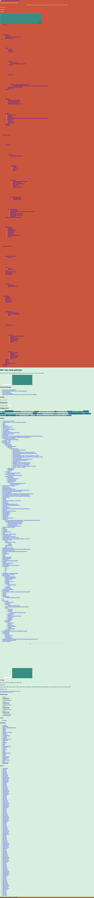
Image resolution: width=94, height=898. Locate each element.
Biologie (4, 728)
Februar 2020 (5, 854)
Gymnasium (10, 154)
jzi (5, 572)
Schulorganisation (6, 296)
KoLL (9, 586)
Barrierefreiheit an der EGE (8, 433)
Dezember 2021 (6, 830)
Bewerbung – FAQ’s (7, 441)
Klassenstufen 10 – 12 (9, 311)
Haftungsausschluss (6, 507)
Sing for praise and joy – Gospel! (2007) (21, 464)
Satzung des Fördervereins (13, 102)
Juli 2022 (4, 822)
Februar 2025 (5, 787)
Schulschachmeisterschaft (41, 415)
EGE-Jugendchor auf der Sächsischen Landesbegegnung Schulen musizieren (18, 493)
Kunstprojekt (55, 413)
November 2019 (6, 858)
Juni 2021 (5, 836)
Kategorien (7, 634)
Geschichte (10, 61)
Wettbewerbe (5, 763)
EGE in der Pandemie (7, 492)
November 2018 (6, 872)
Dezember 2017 (6, 884)
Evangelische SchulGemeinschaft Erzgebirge (9, 2)
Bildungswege (8, 144)
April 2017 (5, 894)
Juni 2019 (5, 864)
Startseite (4, 24)
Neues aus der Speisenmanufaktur (9, 389)
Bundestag (22, 411)
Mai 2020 (4, 851)
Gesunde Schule (11, 88)
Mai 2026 (4, 771)
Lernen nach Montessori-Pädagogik (15, 475)
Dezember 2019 (6, 857)
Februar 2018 (5, 882)
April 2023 (5, 812)
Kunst (35, 413)
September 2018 (6, 874)
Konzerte (9, 115)
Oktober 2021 (5, 832)
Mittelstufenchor (11, 229)
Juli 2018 (4, 876)
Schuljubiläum (8, 620)
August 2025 (5, 782)
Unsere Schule (5, 34)
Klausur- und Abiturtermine (13, 312)
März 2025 (5, 786)
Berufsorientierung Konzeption (16, 155)
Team (6, 270)
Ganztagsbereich (8, 227)
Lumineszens (2, 415)
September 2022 (6, 820)
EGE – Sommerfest (6, 392)
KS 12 (31, 413)
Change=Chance (6, 486)
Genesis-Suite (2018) (17, 457)
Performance (22, 415)
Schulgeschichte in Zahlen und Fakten (18, 63)
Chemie (4, 729)
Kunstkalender (40, 413)
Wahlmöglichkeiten (9, 476)
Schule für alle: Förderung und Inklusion (13, 217)
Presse (4, 750)
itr (5, 571)
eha (6, 569)
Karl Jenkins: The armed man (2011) (20, 460)
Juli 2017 (4, 890)
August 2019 (5, 861)
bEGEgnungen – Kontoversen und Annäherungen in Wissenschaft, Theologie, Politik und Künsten (28, 118)
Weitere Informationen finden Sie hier (6, 692)
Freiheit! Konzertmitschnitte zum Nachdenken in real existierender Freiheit (28, 456)
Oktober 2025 (5, 779)
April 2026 (5, 772)
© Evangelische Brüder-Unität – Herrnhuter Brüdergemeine (10, 691)
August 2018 (5, 875)
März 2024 (5, 799)
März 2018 (5, 881)
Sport (4, 761)
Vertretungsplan (8, 300)
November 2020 (6, 844)
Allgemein (5, 725)
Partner (11, 341)
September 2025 (6, 781)
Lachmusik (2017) (16, 461)
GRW (55, 411)
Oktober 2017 (5, 887)
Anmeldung (7, 125)
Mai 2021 (4, 837)
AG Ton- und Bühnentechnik (14, 235)
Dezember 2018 (6, 871)
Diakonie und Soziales (7, 732)
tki (3, 598)
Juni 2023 (5, 809)
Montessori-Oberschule (12, 209)
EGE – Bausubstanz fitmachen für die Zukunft (12, 491)
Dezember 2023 (6, 802)
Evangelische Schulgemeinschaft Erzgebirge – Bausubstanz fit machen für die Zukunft (30, 85)
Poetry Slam (26, 415)
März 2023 (5, 813)
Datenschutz (2, 7)
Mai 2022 (4, 824)
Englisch (14, 166)
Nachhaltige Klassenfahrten (8, 547)
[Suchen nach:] (6, 384)
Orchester (18, 415)
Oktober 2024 (5, 792)
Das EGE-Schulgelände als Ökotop (15, 522)
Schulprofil (10, 49)
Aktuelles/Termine (14, 352)
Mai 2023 (4, 811)
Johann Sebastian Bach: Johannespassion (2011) (22, 459)
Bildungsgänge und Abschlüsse (16, 213)
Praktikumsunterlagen (14, 338)
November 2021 (6, 831)
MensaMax (7, 362)
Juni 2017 (5, 891)
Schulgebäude (10, 51)
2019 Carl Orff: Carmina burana (19, 449)
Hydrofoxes (65, 411)
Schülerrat (10, 257)
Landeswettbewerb (61, 413)
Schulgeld (7, 123)
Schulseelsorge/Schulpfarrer (10, 271)
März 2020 (5, 853)
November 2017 (6, 886)
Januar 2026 (5, 776)
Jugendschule (13, 216)
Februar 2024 (5, 800)
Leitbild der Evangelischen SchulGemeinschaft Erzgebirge (17, 606)
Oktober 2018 (5, 873)
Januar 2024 (5, 801)
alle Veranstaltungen (7, 715)
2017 (1, 411)
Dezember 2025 (6, 777)
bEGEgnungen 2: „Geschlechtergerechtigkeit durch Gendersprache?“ (17, 437)
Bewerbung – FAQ (14, 340)
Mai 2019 (4, 865)
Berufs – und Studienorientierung (9, 727)
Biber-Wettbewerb (17, 411)
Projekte (29, 415)
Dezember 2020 (6, 843)
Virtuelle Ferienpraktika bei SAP (9, 640)
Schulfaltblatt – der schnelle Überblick (13, 37)
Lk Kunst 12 (87, 413)
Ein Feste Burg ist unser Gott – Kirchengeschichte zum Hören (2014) (17, 496)
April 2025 (5, 785)
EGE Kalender (32, 411)
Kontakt (2, 11)
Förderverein (7, 99)
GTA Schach (61, 411)
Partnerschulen (11, 122)
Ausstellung (9, 411)
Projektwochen (11, 119)
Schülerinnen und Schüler (10, 256)
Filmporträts (10, 50)
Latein (14, 169)
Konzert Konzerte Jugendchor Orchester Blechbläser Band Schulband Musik (17, 413)
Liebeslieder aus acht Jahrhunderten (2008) (21, 462)
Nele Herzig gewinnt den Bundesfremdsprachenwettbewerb (15, 551)
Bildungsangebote (6, 134)
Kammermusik (80, 411)
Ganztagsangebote (6, 735)
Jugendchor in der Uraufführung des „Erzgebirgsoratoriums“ (15, 391)
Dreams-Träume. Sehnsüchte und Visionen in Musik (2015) (25, 453)
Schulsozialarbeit (8, 272)
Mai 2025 (4, 784)
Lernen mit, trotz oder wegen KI (9, 536)
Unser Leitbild (8, 35)
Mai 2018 (4, 879)
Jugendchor (10, 228)
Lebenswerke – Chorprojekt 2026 (9, 534)
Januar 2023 (5, 815)
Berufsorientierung (9, 325)
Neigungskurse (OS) (12, 481)
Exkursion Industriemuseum (43, 411)
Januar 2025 (5, 789)
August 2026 (5, 768)
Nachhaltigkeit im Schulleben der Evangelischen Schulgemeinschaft (16, 549)
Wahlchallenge (61, 415)
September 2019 (6, 860)
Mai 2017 (4, 892)
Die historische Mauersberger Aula (15, 523)
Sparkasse (46, 415)
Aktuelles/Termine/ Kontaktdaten (17, 336)
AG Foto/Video (11, 234)
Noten (6, 360)
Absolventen (7, 283)
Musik (7, 415)
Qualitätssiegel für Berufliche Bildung (15, 86)
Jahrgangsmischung (14, 210)
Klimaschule (10, 74)
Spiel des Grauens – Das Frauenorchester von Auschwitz (24, 466)
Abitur (9, 315)
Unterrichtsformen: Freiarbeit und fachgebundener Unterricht (22, 211)
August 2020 (5, 847)
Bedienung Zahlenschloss (10, 363)
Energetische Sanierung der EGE (14, 526)
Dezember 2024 (6, 790)
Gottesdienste (5, 740)
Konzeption (10, 64)
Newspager (13, 415)
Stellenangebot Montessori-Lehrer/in (12, 597)
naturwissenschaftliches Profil (19, 183)
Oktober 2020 (5, 845)
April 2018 (5, 880)
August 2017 (5, 889)
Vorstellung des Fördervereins (14, 100)
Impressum (2, 9)
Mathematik (5, 747)
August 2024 (5, 794)
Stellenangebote (6, 364)
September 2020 (6, 846)
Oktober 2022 (5, 819)
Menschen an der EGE (7, 246)
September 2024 (6, 793)
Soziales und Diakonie (17, 187)
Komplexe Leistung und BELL (14, 314)
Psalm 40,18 (2, 684)
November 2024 (6, 791)
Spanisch (14, 170)
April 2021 (5, 838)
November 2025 (6, 778)
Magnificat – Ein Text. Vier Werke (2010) (21, 463)
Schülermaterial (6, 566)
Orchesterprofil (16, 184)
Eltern (6, 267)
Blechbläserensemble (12, 230)
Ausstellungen (10, 117)
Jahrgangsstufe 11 (6, 513)
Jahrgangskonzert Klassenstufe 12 (9, 511)
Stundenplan (7, 299)
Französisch (15, 168)
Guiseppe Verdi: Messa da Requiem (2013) (11, 505)
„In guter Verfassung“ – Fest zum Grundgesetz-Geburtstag (14, 422)
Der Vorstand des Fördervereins (14, 101)
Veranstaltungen (6, 633)
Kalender (75, 411)
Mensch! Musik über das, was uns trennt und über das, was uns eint (16, 538)
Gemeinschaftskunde (51, 411)
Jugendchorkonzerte (14, 448)
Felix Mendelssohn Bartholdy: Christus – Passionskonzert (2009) (26, 455)
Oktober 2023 (5, 805)
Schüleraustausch (6, 756)
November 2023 (6, 804)
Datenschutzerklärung (7, 487)
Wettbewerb (69, 415)
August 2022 (5, 821)
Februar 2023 (5, 814)
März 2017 (5, 895)
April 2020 (5, 852)
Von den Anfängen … (14, 62)
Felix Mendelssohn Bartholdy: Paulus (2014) (12, 500)
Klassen (9, 543)
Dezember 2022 (6, 816)
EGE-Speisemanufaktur (12, 524)
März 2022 (5, 827)
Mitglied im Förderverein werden (14, 103)
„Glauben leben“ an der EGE (8, 421)
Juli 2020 (4, 849)
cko (6, 567)
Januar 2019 (5, 869)
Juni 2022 (5, 823)
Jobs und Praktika (13, 339)
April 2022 (5, 826)
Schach (35, 415)
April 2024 (5, 798)
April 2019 (5, 866)
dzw (6, 568)
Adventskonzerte (16, 451)
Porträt (6, 48)
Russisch (14, 185)
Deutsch (4, 731)
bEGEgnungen (6, 434)
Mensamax (7, 582)
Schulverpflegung (11, 121)
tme (3, 599)
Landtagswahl (66, 413)
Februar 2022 (5, 828)
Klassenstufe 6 (5, 516)
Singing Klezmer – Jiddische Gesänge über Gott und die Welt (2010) (16, 591)
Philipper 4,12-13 (3, 689)
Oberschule (10, 334)
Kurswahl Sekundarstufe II (15, 197)
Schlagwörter (7, 636)
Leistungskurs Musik (17, 198)
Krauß (29, 413)
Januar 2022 (5, 829)
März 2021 (5, 839)
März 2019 (5, 867)
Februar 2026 (5, 775)
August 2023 (5, 807)
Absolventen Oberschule (13, 286)
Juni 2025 (5, 783)
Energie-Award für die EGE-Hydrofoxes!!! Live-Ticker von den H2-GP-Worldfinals (20, 394)
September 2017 (6, 888)
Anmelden (5, 720)
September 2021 (6, 834)
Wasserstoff (65, 415)
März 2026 (5, 774)
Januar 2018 (5, 883)
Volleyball (10, 236)
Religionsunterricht (6, 753)
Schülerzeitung (11, 231)
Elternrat (9, 268)
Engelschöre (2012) (17, 454)
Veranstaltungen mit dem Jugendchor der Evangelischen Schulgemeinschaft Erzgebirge (20, 639)
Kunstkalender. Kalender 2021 (47, 413)
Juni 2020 (5, 850)
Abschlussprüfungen (12, 584)
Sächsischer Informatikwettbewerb (53, 415)
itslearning (7, 359)
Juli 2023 (4, 808)
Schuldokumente (8, 301)
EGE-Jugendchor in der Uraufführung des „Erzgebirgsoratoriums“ (16, 494)
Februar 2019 (5, 868)
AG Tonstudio (10, 232)
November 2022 (6, 817)
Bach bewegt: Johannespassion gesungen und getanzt (23, 452)
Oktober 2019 (5, 859)
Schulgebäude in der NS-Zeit (8, 574)
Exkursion (36, 411)
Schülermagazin (6, 757)
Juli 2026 (4, 769)
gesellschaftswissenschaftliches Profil (20, 181)
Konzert (86, 411)
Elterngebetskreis (11, 269)
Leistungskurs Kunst (17, 199)
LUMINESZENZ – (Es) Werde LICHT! (11, 537)
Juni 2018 (5, 877)
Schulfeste (10, 120)
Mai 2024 (4, 797)
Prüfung (33, 415)
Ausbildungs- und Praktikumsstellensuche (11, 432)
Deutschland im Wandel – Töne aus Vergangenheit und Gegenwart (16, 490)
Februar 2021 (5, 841)
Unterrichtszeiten (8, 298)
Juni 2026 (5, 770)
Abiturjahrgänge (11, 285)
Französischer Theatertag (8, 393)
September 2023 (6, 806)
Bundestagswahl (27, 411)
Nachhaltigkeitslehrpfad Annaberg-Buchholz (19, 84)
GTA (58, 411)
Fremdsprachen (13, 165)
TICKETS (5, 365)
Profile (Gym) (13, 180)
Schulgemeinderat (8, 274)
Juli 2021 (4, 835)
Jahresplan (7, 297)
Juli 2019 (4, 862)
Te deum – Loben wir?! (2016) (19, 467)
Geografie (5, 736)
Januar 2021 (5, 842)
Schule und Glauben (12, 114)
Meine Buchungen (9, 635)
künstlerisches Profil (17, 182)
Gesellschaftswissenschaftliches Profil (17, 483)
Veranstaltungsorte (9, 637)
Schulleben (7, 113)
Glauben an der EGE (7, 739)
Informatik (5, 742)
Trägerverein (7, 89)
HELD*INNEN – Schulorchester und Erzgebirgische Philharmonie (16, 508)
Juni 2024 (5, 796)
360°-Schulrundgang (9, 38)
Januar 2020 (5, 856)
